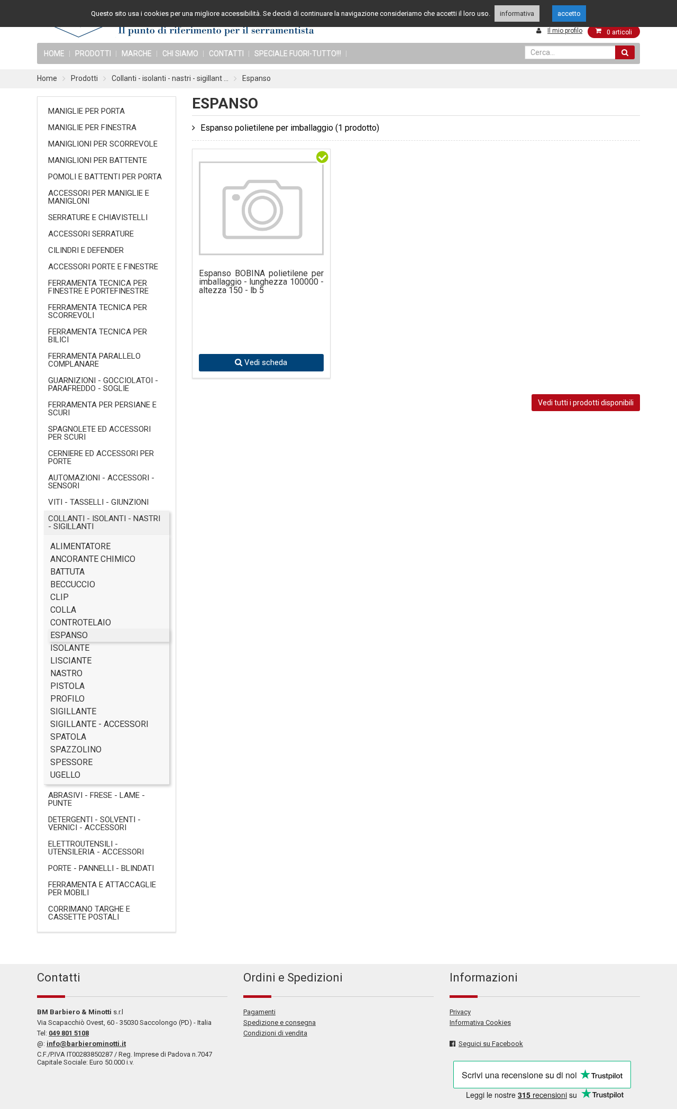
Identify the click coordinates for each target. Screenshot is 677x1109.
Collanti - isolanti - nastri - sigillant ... (170, 78)
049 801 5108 (69, 1033)
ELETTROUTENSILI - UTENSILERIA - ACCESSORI (96, 848)
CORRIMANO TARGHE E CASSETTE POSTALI (89, 913)
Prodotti (93, 53)
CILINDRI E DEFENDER (86, 250)
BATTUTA (67, 572)
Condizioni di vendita (275, 1033)
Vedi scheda (264, 362)
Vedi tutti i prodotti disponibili (586, 402)
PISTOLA (67, 686)
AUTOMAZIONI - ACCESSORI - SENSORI (101, 481)
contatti (226, 53)
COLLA (63, 610)
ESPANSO (69, 635)
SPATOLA (68, 737)
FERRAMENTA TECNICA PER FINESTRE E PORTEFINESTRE (98, 287)
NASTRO (66, 673)
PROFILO (67, 699)
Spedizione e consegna (279, 1022)
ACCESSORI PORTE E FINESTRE (103, 266)
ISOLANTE (69, 648)
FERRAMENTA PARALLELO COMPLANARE (94, 360)
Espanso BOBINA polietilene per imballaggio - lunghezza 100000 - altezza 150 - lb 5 (261, 282)
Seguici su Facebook (491, 1044)
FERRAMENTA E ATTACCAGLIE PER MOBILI (102, 888)
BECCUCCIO (72, 584)
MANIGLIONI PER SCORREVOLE (103, 144)
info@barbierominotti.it (86, 1044)
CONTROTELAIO (80, 622)
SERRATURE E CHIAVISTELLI (98, 217)
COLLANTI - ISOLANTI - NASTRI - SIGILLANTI (104, 522)
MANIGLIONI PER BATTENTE (97, 160)
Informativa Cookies (480, 1022)
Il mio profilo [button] (564, 30)
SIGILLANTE (73, 711)
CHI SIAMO (180, 53)
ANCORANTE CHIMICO (92, 559)
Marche (137, 53)
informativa (517, 13)
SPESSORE (71, 762)
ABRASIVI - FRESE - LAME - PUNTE (96, 799)
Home (47, 78)
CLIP (59, 597)
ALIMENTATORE (80, 546)
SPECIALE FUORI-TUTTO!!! (297, 53)
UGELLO (65, 775)
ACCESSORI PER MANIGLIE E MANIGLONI (98, 197)
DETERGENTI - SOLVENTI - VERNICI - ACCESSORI (94, 823)
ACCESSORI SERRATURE (91, 234)
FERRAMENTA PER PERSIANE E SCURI (102, 408)
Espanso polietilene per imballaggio (289, 128)
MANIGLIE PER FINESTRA (92, 127)
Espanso (256, 78)
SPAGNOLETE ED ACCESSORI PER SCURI (99, 433)
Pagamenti (259, 1012)
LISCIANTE (71, 661)
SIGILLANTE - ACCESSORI (99, 724)
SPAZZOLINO (76, 749)
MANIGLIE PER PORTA (86, 111)
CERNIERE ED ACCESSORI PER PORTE (101, 457)
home (54, 53)
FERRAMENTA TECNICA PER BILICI (97, 335)
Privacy (460, 1012)
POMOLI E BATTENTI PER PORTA (105, 176)
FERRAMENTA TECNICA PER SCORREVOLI (97, 311)
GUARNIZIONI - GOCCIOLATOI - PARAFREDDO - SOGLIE (103, 384)
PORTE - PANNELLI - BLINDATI (101, 868)
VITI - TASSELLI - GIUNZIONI (98, 502)
